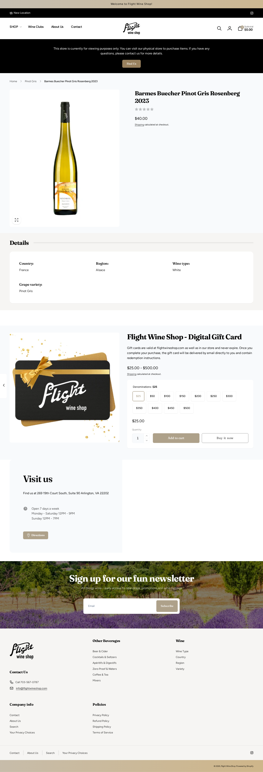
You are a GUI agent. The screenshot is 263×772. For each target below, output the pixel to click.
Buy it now (225, 438)
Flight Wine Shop (228, 766)
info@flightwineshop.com (31, 688)
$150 (182, 396)
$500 (186, 408)
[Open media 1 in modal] (64, 158)
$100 (167, 396)
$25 (138, 396)
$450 (171, 408)
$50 (152, 396)
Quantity (136, 429)
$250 (213, 396)
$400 (155, 408)
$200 (198, 396)
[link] (20, 13)
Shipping (139, 124)
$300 (229, 396)
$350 (139, 408)
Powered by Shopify (244, 766)
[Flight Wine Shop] (22, 661)
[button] (15, 27)
